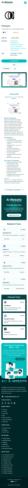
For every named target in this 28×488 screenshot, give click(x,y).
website (9, 179)
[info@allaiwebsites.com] (2, 396)
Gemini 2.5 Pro (7, 266)
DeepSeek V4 (7, 233)
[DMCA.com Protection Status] (14, 481)
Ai (10, 53)
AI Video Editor (18, 46)
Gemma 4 (5, 249)
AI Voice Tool (23, 48)
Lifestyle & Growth (14, 50)
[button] (25, 3)
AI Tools (12, 46)
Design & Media (14, 40)
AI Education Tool (14, 42)
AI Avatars (14, 53)
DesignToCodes (9, 319)
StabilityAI (7, 305)
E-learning (19, 53)
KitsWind (7, 332)
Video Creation (13, 55)
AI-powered (14, 96)
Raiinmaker (6, 282)
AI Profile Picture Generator (16, 44)
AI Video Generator (14, 48)
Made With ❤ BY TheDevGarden (14, 484)
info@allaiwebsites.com (12, 396)
